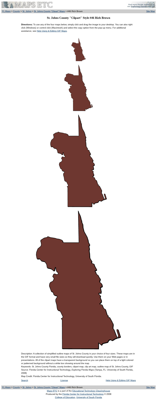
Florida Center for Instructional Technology (83, 394)
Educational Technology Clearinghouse (91, 391)
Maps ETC (52, 391)
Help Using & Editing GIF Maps (52, 31)
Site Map (150, 11)
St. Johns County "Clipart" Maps (49, 11)
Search (24, 380)
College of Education (65, 397)
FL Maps (6, 11)
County (16, 11)
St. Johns (26, 11)
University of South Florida (89, 397)
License (64, 380)
